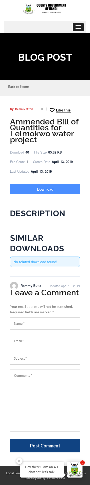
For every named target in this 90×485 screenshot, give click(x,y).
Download (45, 189)
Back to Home (18, 87)
